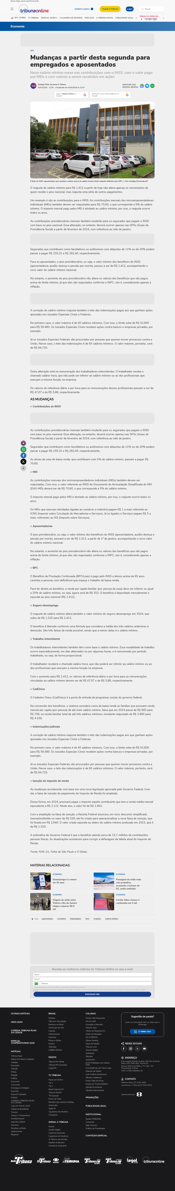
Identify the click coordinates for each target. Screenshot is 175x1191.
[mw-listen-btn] (23, 443)
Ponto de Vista (55, 1099)
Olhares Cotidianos (94, 1078)
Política (14, 1078)
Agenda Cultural (18, 1122)
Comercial (90, 1122)
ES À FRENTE (92, 1037)
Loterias (52, 1031)
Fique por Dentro (56, 1080)
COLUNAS (91, 1013)
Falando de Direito (93, 1071)
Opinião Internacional (95, 1090)
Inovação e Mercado (94, 1025)
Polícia (13, 1072)
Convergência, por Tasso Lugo (98, 1068)
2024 (32, 50)
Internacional (54, 1034)
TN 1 (51, 1083)
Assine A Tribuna (110, 9)
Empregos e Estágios (20, 1088)
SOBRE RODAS (55, 1050)
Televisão (52, 1047)
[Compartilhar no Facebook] (23, 455)
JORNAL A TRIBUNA (58, 1122)
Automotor (53, 1105)
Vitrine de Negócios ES (95, 1031)
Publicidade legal (124, 18)
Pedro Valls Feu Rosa (95, 1081)
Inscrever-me (92, 994)
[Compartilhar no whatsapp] (23, 449)
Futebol (14, 1098)
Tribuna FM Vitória (56, 1062)
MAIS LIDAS (17, 1022)
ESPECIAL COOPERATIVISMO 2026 (23, 1042)
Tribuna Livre (91, 1047)
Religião (14, 1075)
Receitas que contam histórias (61, 1102)
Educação (15, 1066)
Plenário (89, 1056)
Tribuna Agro (16, 1056)
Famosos (15, 1125)
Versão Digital (54, 1130)
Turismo (14, 1112)
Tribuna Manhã (55, 1093)
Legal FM (52, 1068)
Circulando (53, 1115)
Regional (14, 1135)
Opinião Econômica (94, 1087)
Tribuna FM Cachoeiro (58, 1065)
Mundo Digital (92, 1050)
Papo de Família (92, 1044)
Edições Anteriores (56, 1143)
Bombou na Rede (56, 1025)
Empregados (75, 919)
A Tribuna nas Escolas (58, 1139)
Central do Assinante (57, 1146)
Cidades (14, 1062)
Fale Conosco (91, 1125)
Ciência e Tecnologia (57, 1021)
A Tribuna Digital (104, 18)
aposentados (47, 919)
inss (87, 919)
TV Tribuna (33, 18)
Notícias (52, 1018)
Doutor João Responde (95, 1018)
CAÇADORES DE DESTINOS (71, 18)
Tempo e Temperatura (20, 1115)
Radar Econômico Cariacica (22, 1059)
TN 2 (51, 1086)
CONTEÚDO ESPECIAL (96, 1135)
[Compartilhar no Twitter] (23, 461)
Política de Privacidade (95, 1128)
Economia (15, 1082)
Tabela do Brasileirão (20, 1109)
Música (51, 1044)
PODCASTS (89, 18)
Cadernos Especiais (57, 1133)
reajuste (97, 919)
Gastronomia (16, 1131)
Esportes (15, 1091)
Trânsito (14, 1069)
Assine (51, 1127)
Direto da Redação (93, 1034)
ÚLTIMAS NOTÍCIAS (20, 1013)
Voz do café (91, 1021)
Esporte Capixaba (18, 1094)
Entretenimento (17, 1119)
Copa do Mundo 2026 (20, 1106)
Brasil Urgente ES (56, 1089)
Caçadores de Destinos (58, 1112)
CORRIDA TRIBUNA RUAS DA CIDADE (23, 1031)
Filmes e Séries (55, 1041)
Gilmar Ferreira (92, 1041)
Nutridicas (90, 1053)
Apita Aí (52, 1109)
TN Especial (54, 1096)
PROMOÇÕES (92, 1097)
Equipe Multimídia (93, 1119)
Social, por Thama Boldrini (97, 1084)
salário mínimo (111, 919)
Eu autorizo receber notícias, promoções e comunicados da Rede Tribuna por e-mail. (60, 987)
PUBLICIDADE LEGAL (96, 1106)
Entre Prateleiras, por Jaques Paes (98, 1064)
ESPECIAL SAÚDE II (49, 18)
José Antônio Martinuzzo (96, 1074)
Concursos (15, 1085)
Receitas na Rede (18, 1128)
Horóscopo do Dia (56, 1028)
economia (62, 919)
